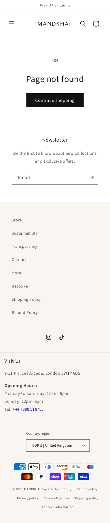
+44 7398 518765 (28, 409)
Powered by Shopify (56, 489)
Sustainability (25, 233)
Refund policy (87, 489)
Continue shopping (55, 100)
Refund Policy (25, 312)
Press (17, 273)
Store (17, 220)
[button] (11, 23)
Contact (19, 259)
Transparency (24, 246)
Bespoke (20, 286)
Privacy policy (28, 498)
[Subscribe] (91, 178)
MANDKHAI (32, 489)
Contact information (58, 507)
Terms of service (56, 498)
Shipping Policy (26, 299)
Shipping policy (86, 498)
